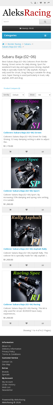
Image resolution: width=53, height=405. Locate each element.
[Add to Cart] (10, 151)
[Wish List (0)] (41, 2)
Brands (5, 371)
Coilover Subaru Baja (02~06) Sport (22, 190)
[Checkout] (49, 2)
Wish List (6, 387)
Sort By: (6, 95)
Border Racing (14, 44)
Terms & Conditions (11, 354)
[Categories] (45, 35)
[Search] (45, 21)
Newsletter (7, 390)
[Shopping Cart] (45, 2)
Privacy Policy (8, 351)
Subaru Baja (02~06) (11, 46)
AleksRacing (19, 399)
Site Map (6, 364)
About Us (6, 346)
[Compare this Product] (43, 151)
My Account (7, 381)
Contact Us (7, 361)
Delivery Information (11, 348)
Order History (8, 384)
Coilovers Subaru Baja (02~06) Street (22, 132)
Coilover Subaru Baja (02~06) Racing (22, 304)
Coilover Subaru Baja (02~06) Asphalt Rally (25, 248)
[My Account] (36, 2)
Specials (6, 374)
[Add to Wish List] (26, 151)
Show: (32, 95)
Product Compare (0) (12, 88)
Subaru (27, 44)
